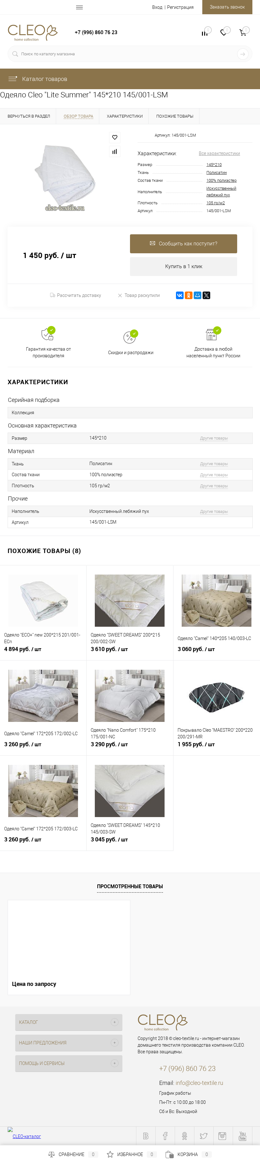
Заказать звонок (227, 6)
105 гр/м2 (215, 202)
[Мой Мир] (197, 295)
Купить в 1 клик (183, 266)
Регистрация (180, 7)
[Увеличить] (65, 175)
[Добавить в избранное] (114, 137)
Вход (157, 7)
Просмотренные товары (130, 886)
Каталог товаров (44, 79)
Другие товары (214, 438)
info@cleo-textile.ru (199, 1083)
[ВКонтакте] (180, 295)
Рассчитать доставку (79, 295)
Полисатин (216, 172)
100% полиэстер (221, 180)
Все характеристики (219, 153)
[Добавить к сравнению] (114, 151)
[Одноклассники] (188, 295)
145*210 (214, 164)
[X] (206, 295)
